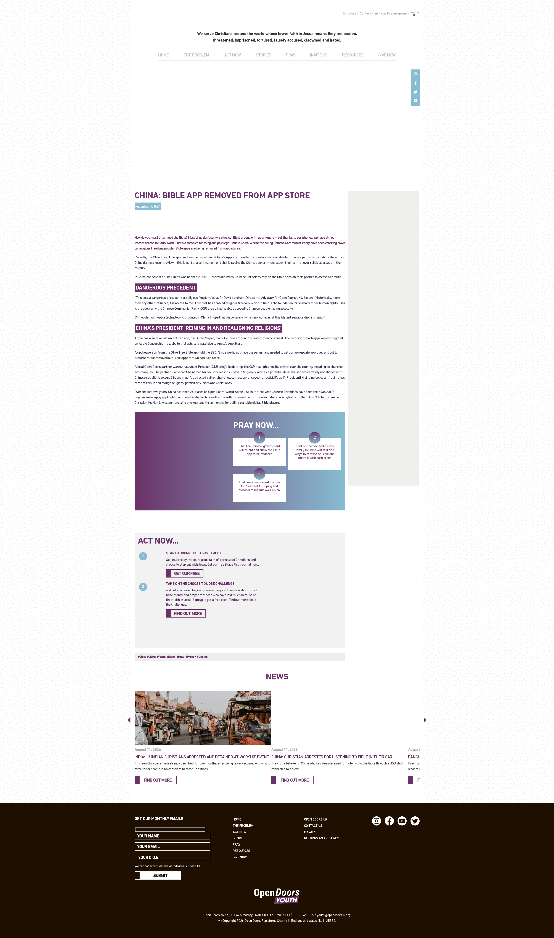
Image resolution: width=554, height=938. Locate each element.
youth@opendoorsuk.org (334, 915)
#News (170, 657)
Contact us (313, 825)
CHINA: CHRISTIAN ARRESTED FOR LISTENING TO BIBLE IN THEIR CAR (331, 757)
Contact (365, 13)
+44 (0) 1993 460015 (299, 915)
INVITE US (318, 55)
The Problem (243, 825)
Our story (349, 13)
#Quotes (202, 657)
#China (151, 657)
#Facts (161, 657)
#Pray (180, 657)
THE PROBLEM (196, 55)
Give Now (239, 857)
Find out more (188, 614)
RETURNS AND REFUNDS (321, 838)
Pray (290, 55)
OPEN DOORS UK (315, 819)
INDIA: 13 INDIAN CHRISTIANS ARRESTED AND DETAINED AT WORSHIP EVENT (202, 757)
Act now (239, 831)
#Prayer (190, 657)
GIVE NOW (387, 55)
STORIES (263, 55)
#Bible (142, 657)
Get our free (187, 574)
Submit (160, 876)
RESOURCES (352, 55)
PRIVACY (310, 831)
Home (163, 55)
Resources (241, 850)
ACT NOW (232, 55)
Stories (239, 838)
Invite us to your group (390, 13)
